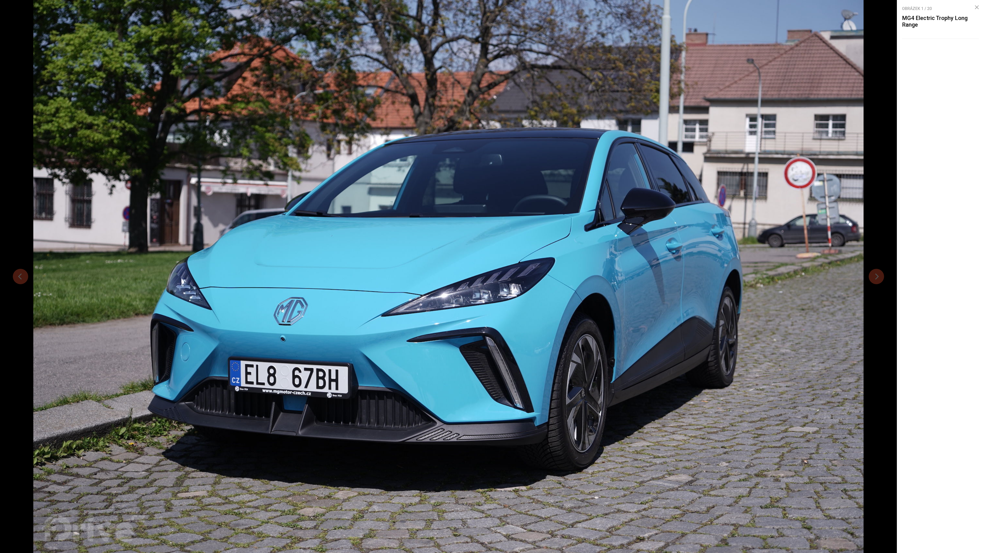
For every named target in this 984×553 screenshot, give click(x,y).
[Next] (876, 276)
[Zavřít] (977, 7)
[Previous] (20, 276)
